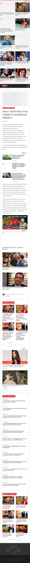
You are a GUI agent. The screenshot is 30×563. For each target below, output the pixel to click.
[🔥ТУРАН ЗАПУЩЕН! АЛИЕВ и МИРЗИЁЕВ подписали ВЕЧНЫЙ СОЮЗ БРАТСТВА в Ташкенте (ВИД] (8, 529)
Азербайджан (8, 294)
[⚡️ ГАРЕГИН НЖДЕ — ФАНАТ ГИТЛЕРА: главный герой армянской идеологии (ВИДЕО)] (8, 309)
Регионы (13, 553)
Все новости (13, 545)
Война (18, 549)
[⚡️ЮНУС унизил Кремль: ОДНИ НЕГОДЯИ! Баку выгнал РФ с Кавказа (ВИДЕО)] (22, 309)
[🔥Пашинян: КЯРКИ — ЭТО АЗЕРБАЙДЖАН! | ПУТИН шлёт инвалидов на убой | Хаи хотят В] (22, 529)
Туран (18, 294)
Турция (21, 294)
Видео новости (6, 305)
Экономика (17, 551)
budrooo (18, 560)
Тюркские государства (6, 296)
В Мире (8, 551)
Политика (9, 549)
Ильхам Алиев (13, 294)
